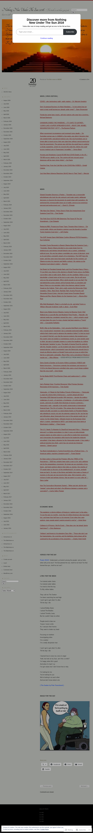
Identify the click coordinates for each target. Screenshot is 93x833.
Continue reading (46, 38)
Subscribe (70, 32)
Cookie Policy (44, 829)
